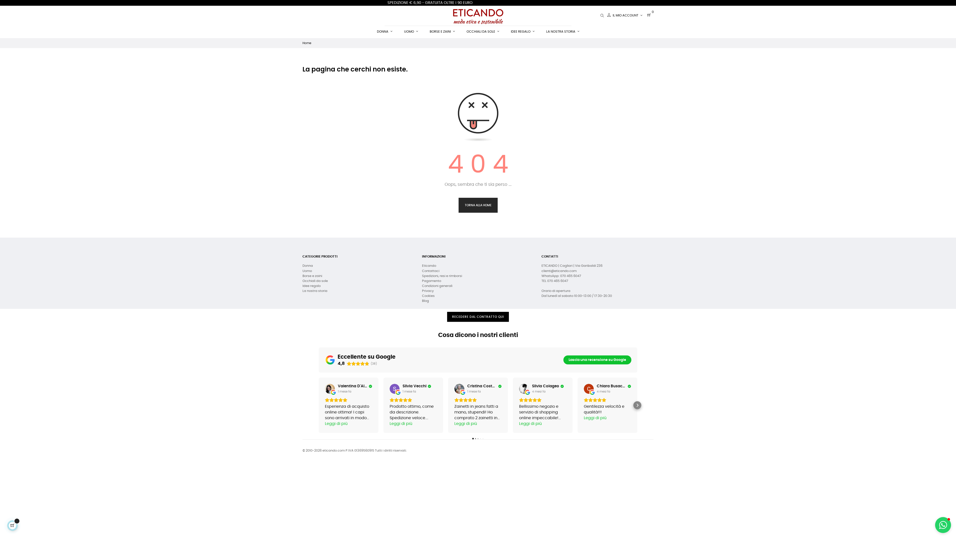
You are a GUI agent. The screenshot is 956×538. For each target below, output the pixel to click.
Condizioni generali (437, 286)
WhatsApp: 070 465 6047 (561, 276)
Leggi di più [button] (336, 424)
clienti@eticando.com (559, 271)
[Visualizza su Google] (330, 389)
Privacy (428, 291)
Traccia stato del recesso (478, 326)
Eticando (429, 266)
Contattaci (430, 271)
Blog (425, 301)
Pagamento (431, 281)
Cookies (428, 296)
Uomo (307, 271)
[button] (319, 405)
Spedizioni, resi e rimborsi (442, 276)
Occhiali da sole (315, 281)
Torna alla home (478, 205)
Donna (307, 266)
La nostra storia (314, 291)
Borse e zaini (312, 276)
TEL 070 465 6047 (554, 281)
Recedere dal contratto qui (478, 316)
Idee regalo (311, 286)
